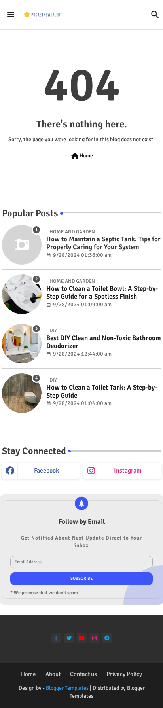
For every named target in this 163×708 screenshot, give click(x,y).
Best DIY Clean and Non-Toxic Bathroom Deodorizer (103, 342)
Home (81, 156)
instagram (128, 471)
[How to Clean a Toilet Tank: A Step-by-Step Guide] (22, 393)
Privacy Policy (124, 674)
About (53, 674)
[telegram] (107, 638)
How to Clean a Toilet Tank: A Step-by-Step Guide (101, 391)
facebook (46, 471)
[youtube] (82, 638)
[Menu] (10, 15)
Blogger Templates (67, 688)
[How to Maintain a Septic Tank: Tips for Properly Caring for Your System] (22, 245)
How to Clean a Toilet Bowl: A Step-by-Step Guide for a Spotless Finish (102, 293)
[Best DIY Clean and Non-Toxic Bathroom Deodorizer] (22, 343)
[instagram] (94, 638)
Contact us (83, 674)
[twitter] (69, 638)
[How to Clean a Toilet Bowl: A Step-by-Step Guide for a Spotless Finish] (22, 294)
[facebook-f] (56, 638)
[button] (155, 15)
